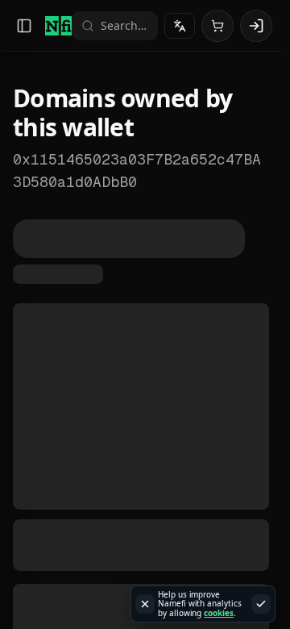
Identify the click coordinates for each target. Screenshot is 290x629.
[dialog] (203, 604)
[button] (256, 26)
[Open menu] (24, 25)
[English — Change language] (179, 26)
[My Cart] (217, 26)
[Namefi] (58, 25)
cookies (219, 613)
